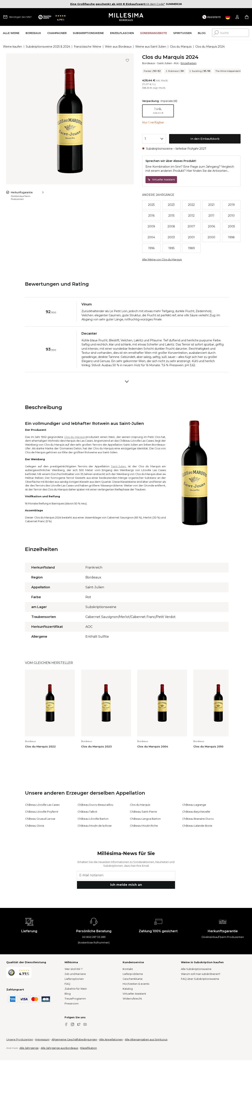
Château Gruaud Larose (40, 818)
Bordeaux (148, 63)
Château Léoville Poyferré (41, 811)
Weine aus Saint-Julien (150, 46)
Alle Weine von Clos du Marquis (162, 259)
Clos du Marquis (181, 46)
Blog (68, 993)
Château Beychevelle (196, 811)
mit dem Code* (117, 4)
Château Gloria (34, 825)
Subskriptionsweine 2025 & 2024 (48, 46)
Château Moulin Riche (144, 825)
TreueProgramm (75, 998)
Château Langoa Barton (145, 818)
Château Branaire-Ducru (198, 818)
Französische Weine (87, 46)
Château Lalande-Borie (197, 825)
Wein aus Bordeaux (118, 46)
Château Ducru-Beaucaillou (95, 804)
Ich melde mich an (126, 885)
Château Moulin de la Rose (95, 825)
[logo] (126, 17)
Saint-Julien (164, 63)
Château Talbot (87, 811)
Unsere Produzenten (19, 1039)
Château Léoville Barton (93, 818)
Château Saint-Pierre (143, 811)
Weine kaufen (12, 46)
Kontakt (128, 968)
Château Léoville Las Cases (42, 804)
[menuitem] (11, 33)
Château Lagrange (194, 804)
